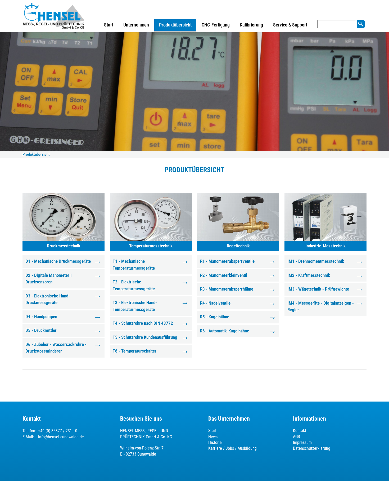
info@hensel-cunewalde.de (61, 436)
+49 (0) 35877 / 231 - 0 (57, 430)
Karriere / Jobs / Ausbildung (232, 448)
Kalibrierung (251, 25)
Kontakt (299, 430)
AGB (296, 436)
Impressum (302, 442)
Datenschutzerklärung (311, 448)
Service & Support (290, 25)
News (213, 436)
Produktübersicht (175, 25)
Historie (215, 442)
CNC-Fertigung (216, 25)
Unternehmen (136, 25)
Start (108, 25)
